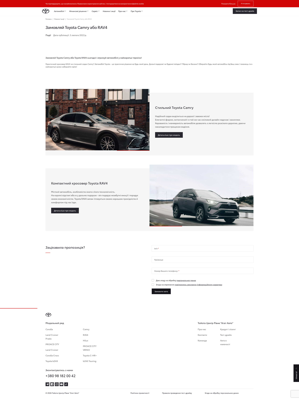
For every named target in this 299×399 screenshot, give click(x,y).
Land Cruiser (52, 349)
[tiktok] (66, 384)
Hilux (85, 340)
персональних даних (186, 280)
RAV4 (85, 334)
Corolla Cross (52, 355)
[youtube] (61, 384)
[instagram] (57, 384)
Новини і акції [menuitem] (109, 11)
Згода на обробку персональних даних (222, 393)
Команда (202, 340)
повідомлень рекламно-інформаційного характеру (198, 284)
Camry (86, 329)
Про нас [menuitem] (122, 11)
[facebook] (52, 384)
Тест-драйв (226, 334)
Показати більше (228, 3)
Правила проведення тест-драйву (177, 393)
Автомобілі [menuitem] (59, 11)
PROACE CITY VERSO (89, 348)
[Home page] (45, 11)
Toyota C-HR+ (90, 355)
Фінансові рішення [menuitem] (78, 11)
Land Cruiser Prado (52, 336)
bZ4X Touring (89, 360)
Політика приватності (139, 393)
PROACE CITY (52, 344)
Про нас (202, 329)
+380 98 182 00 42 (61, 376)
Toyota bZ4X (52, 360)
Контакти (202, 334)
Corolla (49, 329)
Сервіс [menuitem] (95, 11)
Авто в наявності (225, 342)
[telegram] (47, 384)
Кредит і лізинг (228, 329)
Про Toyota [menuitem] (136, 11)
